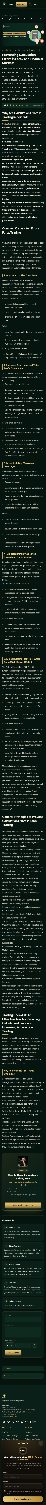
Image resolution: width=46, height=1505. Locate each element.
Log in (11, 4)
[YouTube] (17, 1421)
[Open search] (30, 4)
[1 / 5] (10, 105)
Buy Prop (5, 16)
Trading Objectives (31, 1436)
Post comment (13, 1352)
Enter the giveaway (23, 1499)
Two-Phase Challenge (10, 1436)
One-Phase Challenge (10, 1439)
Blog (10, 16)
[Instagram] (25, 1184)
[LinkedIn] (21, 1184)
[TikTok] (31, 1421)
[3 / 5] (16, 105)
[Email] (35, 1421)
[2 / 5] (13, 105)
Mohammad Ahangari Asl (27, 1182)
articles (15, 16)
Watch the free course (23, 1205)
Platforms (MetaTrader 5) (33, 1439)
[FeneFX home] (4, 4)
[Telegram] (8, 1421)
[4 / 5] (19, 105)
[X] (13, 1421)
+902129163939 (11, 1414)
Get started (21, 4)
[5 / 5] (22, 105)
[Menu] (43, 4)
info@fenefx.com (11, 1416)
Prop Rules (28, 1432)
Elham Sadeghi (34, 50)
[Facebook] (26, 1421)
